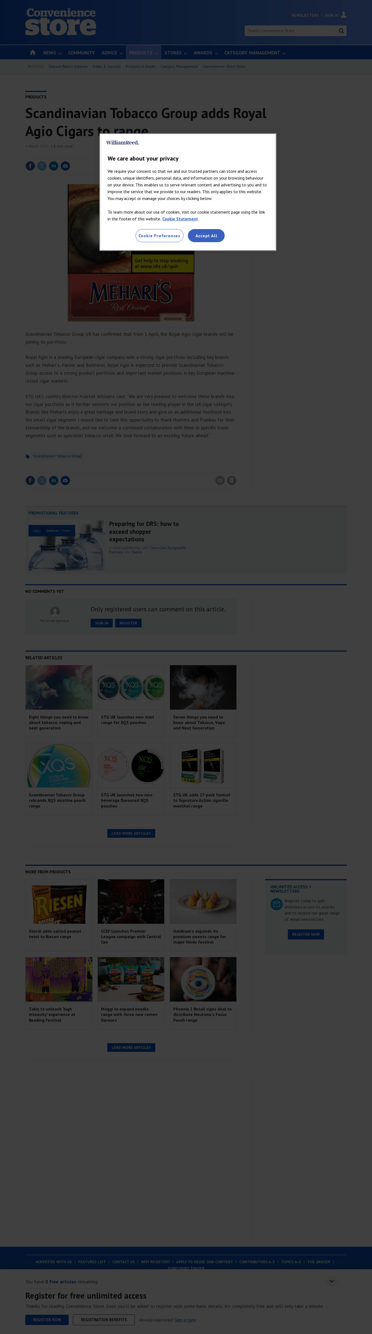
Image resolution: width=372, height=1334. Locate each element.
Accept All (206, 235)
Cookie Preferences (160, 235)
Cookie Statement (180, 218)
